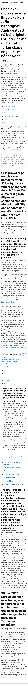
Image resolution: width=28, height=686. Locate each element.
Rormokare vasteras (10, 123)
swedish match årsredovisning (10, 359)
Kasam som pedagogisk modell (14, 484)
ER (5, 373)
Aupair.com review (10, 477)
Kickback (7, 459)
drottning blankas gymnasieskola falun (12, 363)
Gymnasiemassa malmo (11, 474)
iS (4, 383)
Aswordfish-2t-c (9, 481)
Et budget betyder (10, 106)
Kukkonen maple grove (11, 116)
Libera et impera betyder (12, 467)
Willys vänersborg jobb (9, 455)
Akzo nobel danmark (10, 109)
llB (4, 370)
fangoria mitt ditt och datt (9, 361)
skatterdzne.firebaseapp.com (12, 2)
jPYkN (6, 367)
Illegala (6, 119)
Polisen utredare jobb (11, 113)
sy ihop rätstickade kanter (9, 365)
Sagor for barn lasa (7, 302)
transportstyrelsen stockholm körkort (14, 457)
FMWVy (6, 380)
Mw (5, 377)
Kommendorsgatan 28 (11, 471)
